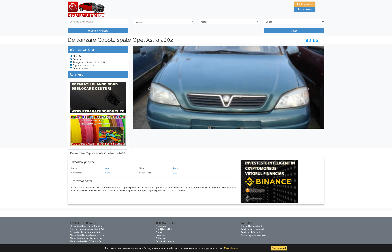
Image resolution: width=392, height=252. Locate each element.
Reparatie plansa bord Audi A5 (85, 232)
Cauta (294, 30)
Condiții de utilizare (165, 229)
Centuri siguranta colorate (253, 235)
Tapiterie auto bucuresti (252, 229)
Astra (175, 168)
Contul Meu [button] (306, 9)
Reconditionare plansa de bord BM (87, 229)
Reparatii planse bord (251, 226)
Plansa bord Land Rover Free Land (87, 226)
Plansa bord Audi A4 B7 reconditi (86, 238)
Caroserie (109, 172)
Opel (107, 168)
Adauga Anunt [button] (306, 4)
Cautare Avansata (99, 30)
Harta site (160, 235)
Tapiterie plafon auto (251, 232)
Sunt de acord (279, 248)
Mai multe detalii (232, 248)
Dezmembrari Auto (165, 241)
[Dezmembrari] (86, 9)
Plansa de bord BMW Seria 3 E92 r (87, 241)
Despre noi (161, 226)
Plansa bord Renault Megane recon (87, 235)
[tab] (97, 153)
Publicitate (161, 238)
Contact (159, 232)
